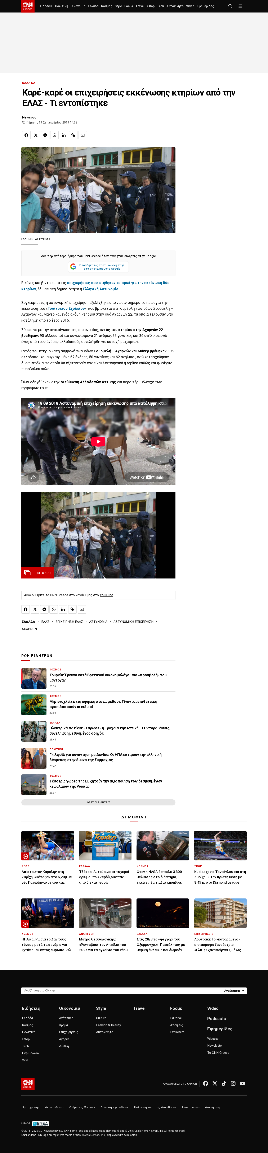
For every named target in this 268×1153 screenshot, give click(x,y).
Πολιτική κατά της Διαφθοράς (155, 1107)
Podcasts (216, 1018)
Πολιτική (61, 6)
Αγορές (64, 1039)
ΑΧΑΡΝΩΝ (29, 629)
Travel (139, 6)
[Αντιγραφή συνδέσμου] (73, 135)
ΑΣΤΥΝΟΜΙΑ (98, 622)
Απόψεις (176, 1025)
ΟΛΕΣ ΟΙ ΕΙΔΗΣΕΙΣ (98, 802)
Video (190, 6)
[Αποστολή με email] (83, 135)
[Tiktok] (224, 1083)
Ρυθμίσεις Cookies (82, 1107)
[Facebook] (205, 1083)
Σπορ (151, 6)
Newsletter (215, 1045)
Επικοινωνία (191, 1107)
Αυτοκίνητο (175, 6)
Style (118, 6)
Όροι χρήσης (31, 1107)
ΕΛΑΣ (45, 622)
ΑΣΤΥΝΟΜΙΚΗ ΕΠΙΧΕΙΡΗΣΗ (133, 622)
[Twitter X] (214, 1083)
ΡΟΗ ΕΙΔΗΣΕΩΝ (37, 656)
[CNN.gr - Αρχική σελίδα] (28, 1084)
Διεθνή (64, 1046)
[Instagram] (233, 1083)
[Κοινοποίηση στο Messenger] (45, 135)
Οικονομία (78, 6)
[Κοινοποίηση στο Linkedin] (64, 135)
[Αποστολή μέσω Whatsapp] (54, 135)
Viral (25, 1060)
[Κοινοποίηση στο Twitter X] (36, 135)
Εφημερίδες (205, 6)
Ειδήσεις (46, 6)
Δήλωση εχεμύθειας (114, 1107)
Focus (128, 6)
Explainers (177, 1032)
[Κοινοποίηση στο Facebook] (26, 135)
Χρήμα (63, 1025)
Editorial (176, 1018)
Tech (160, 6)
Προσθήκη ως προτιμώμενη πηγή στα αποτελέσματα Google (102, 266)
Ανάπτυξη (66, 1018)
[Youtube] (242, 1083)
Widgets (213, 1039)
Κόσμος (106, 6)
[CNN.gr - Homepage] (28, 6)
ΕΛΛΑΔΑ (29, 82)
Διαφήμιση (212, 1107)
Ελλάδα (93, 6)
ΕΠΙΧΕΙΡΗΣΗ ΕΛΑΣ (69, 622)
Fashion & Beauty (108, 1025)
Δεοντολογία (54, 1107)
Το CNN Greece (218, 1053)
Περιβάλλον (30, 1053)
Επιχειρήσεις (68, 1032)
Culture (101, 1018)
